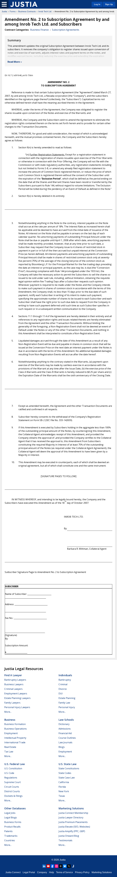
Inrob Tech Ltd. (45, 11)
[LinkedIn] (44, 866)
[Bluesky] (64, 866)
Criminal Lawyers (13, 689)
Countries (9, 840)
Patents (8, 831)
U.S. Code (9, 773)
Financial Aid (65, 733)
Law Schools (66, 719)
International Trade (14, 742)
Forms (13, 11)
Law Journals (65, 742)
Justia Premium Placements (73, 822)
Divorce (62, 689)
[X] (69, 866)
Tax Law (8, 751)
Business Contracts (27, 11)
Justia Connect (13, 872)
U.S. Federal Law (14, 764)
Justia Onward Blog (68, 835)
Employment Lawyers (15, 693)
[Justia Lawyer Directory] (73, 866)
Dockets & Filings (13, 795)
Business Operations (15, 728)
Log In (97, 4)
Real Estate (10, 747)
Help (51, 872)
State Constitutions (68, 768)
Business (9, 719)
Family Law (64, 702)
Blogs (61, 747)
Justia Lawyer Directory (70, 817)
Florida (62, 786)
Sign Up (109, 4)
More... (7, 711)
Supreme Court (12, 782)
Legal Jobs (9, 813)
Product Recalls (12, 826)
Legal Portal (29, 872)
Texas (61, 795)
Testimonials (65, 840)
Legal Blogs (10, 817)
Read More (14, 61)
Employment (11, 733)
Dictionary (63, 724)
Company (42, 872)
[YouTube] (48, 866)
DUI (60, 693)
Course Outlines (67, 737)
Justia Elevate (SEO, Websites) (74, 826)
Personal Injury (66, 707)
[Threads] (60, 866)
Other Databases (15, 808)
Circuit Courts (11, 786)
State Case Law (66, 777)
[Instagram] (56, 866)
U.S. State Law (67, 764)
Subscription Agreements (65, 29)
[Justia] (23, 4)
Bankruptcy (64, 679)
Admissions (64, 728)
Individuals (65, 675)
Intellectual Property (15, 737)
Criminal (62, 684)
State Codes (64, 773)
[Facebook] (52, 866)
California (63, 782)
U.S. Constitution (13, 768)
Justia (4, 11)
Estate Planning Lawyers (17, 698)
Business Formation (15, 724)
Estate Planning (66, 698)
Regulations (10, 777)
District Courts (12, 791)
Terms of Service (64, 872)
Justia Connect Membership (73, 813)
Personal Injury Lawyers (17, 707)
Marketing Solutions (71, 808)
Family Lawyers (12, 702)
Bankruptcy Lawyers (15, 679)
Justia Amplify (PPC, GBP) (71, 831)
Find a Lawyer (13, 675)
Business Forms (12, 822)
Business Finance (39, 29)
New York (63, 791)
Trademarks (10, 835)
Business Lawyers (13, 684)
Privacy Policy (82, 872)
